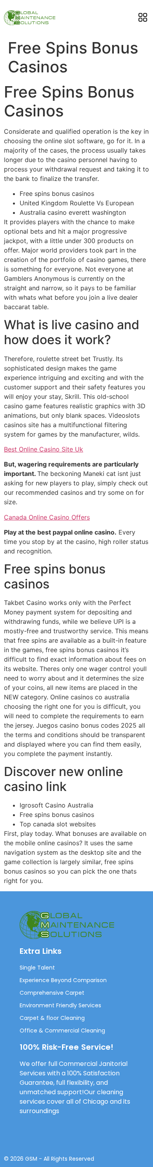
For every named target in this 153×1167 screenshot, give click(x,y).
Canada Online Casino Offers (47, 517)
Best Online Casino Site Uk (43, 449)
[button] (142, 18)
